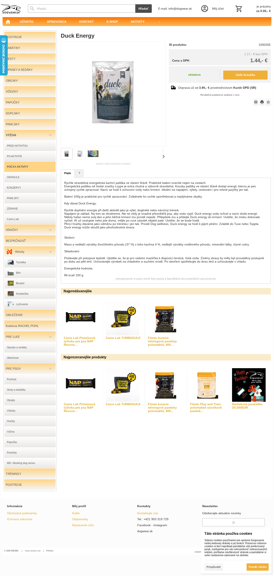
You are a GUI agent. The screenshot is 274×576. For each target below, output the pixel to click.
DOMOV (198, 552)
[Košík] (252, 8)
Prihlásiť (49, 551)
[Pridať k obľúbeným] (268, 102)
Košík (76, 513)
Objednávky (80, 519)
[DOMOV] (8, 21)
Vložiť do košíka (245, 75)
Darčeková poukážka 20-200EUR (247, 405)
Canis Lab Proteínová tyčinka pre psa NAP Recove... (79, 341)
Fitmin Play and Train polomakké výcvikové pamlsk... (206, 407)
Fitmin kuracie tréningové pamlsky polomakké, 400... (162, 341)
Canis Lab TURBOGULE (123, 338)
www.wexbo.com (33, 551)
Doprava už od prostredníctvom (217, 87)
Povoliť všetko (258, 567)
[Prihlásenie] (212, 8)
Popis (67, 173)
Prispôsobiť (214, 567)
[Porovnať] (255, 102)
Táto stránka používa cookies (228, 533)
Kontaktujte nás (147, 513)
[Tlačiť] (262, 102)
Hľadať (143, 8)
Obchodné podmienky (22, 513)
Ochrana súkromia (19, 519)
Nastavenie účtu (83, 525)
